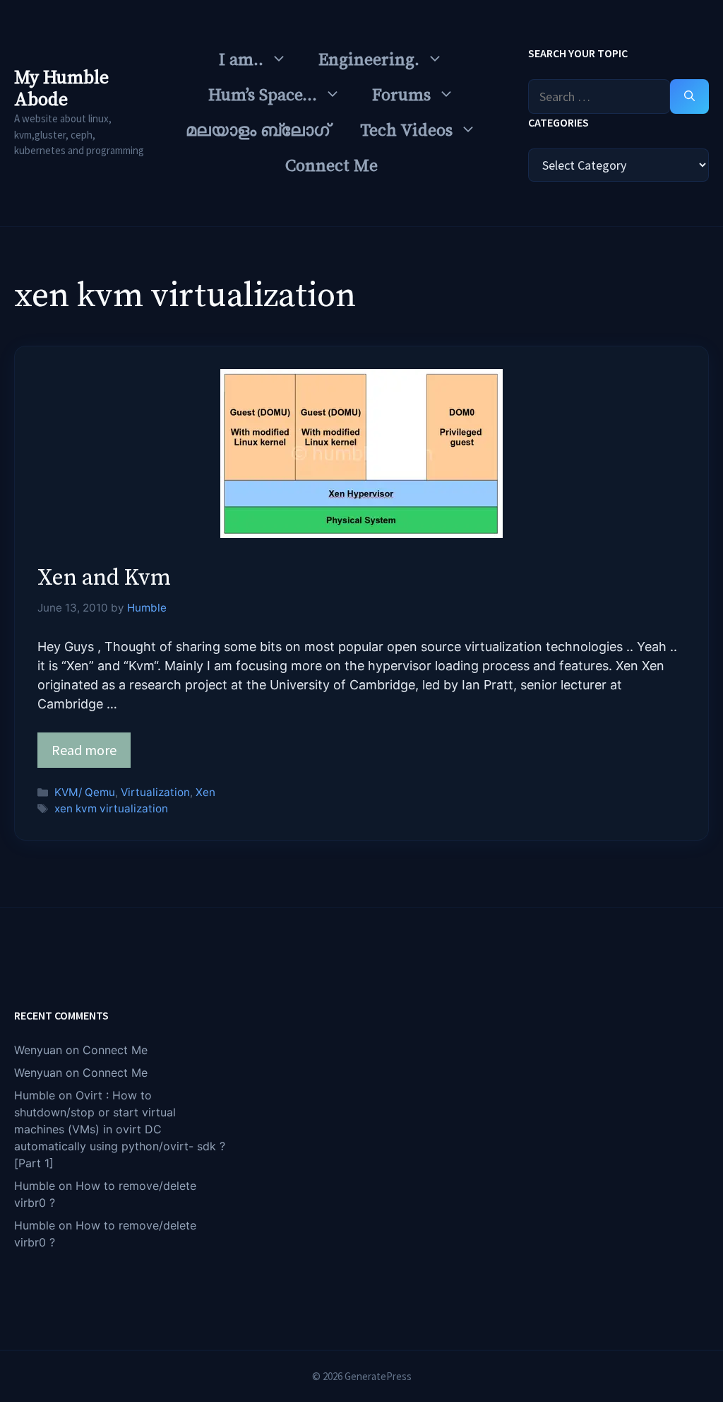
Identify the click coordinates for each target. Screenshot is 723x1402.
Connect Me (331, 166)
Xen (205, 792)
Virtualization (155, 792)
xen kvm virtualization (111, 808)
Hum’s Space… (262, 95)
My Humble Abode (61, 89)
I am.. (241, 60)
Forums (401, 95)
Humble (34, 1095)
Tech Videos (406, 130)
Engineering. (368, 60)
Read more (84, 750)
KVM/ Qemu (84, 792)
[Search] (689, 96)
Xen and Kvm (104, 578)
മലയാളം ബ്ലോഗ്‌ (257, 130)
